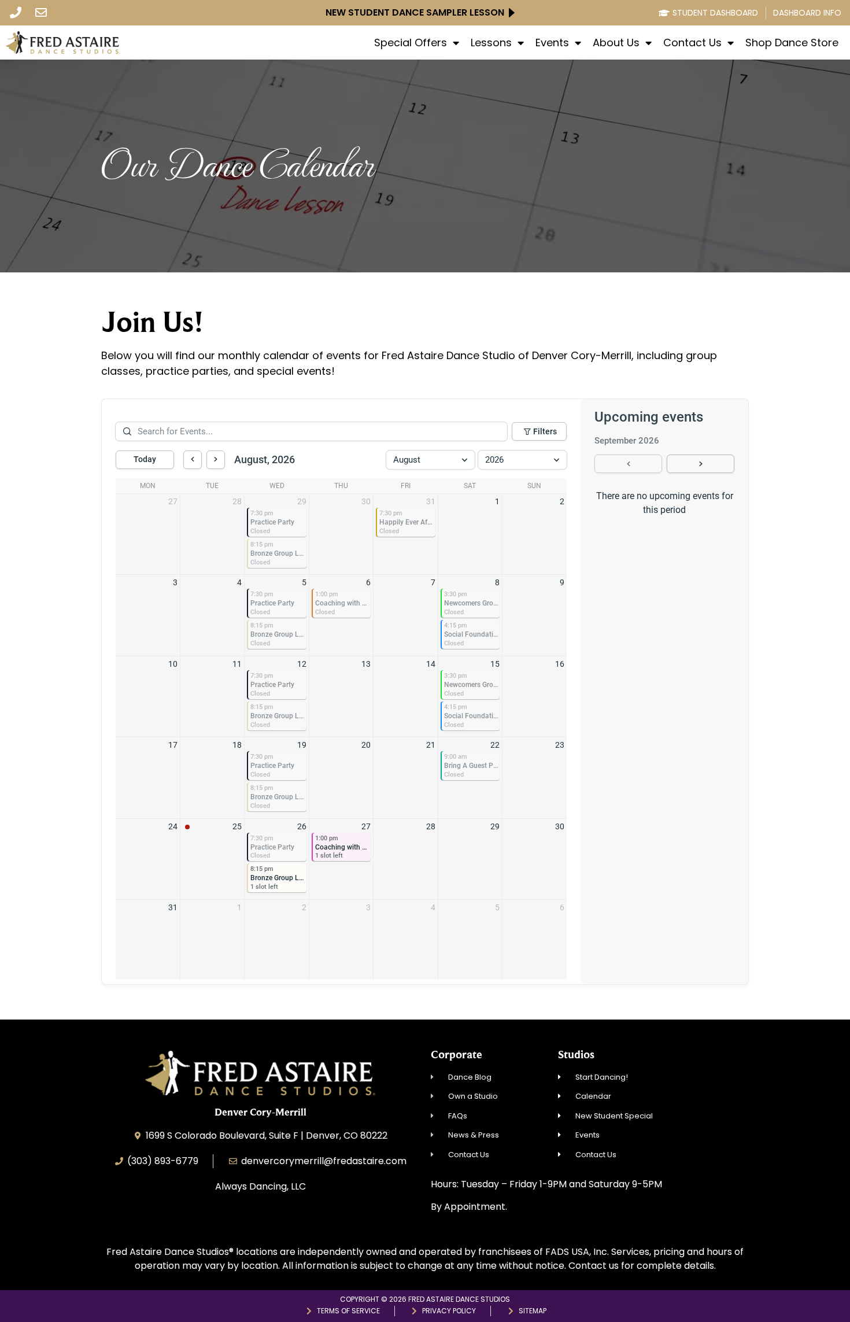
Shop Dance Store (791, 43)
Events (552, 43)
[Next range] (700, 464)
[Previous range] (628, 464)
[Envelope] (41, 12)
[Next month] (215, 459)
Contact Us (692, 43)
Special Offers (410, 43)
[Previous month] (192, 459)
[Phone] (15, 12)
